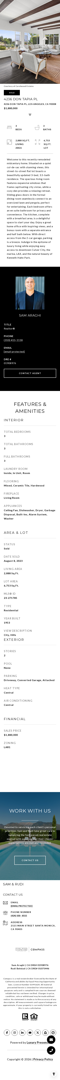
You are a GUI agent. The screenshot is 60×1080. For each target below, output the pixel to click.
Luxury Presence (38, 1042)
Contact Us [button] (30, 860)
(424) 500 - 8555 (19, 915)
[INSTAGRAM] (15, 1033)
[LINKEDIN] (22, 1033)
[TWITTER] (38, 1033)
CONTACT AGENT (30, 373)
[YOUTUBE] (30, 1033)
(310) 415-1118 (13, 340)
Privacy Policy (43, 1059)
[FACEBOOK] (7, 1033)
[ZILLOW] (45, 1033)
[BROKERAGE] (53, 1033)
